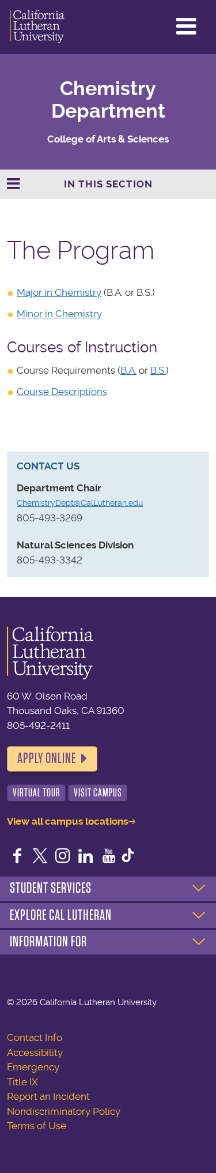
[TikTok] (128, 857)
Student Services (51, 888)
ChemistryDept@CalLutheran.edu (80, 502)
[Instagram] (62, 857)
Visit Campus (98, 793)
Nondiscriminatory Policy (63, 1111)
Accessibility (35, 1052)
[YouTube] (108, 857)
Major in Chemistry (59, 292)
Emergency (33, 1067)
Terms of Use (36, 1125)
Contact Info (34, 1037)
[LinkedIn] (85, 857)
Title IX (22, 1082)
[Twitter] (40, 857)
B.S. (158, 370)
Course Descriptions (62, 391)
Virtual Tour (36, 793)
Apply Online (46, 758)
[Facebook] (17, 857)
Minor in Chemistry (59, 313)
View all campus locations (67, 821)
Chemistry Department (108, 99)
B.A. (128, 370)
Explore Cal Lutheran (61, 915)
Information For (48, 942)
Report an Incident (48, 1096)
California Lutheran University (37, 27)
